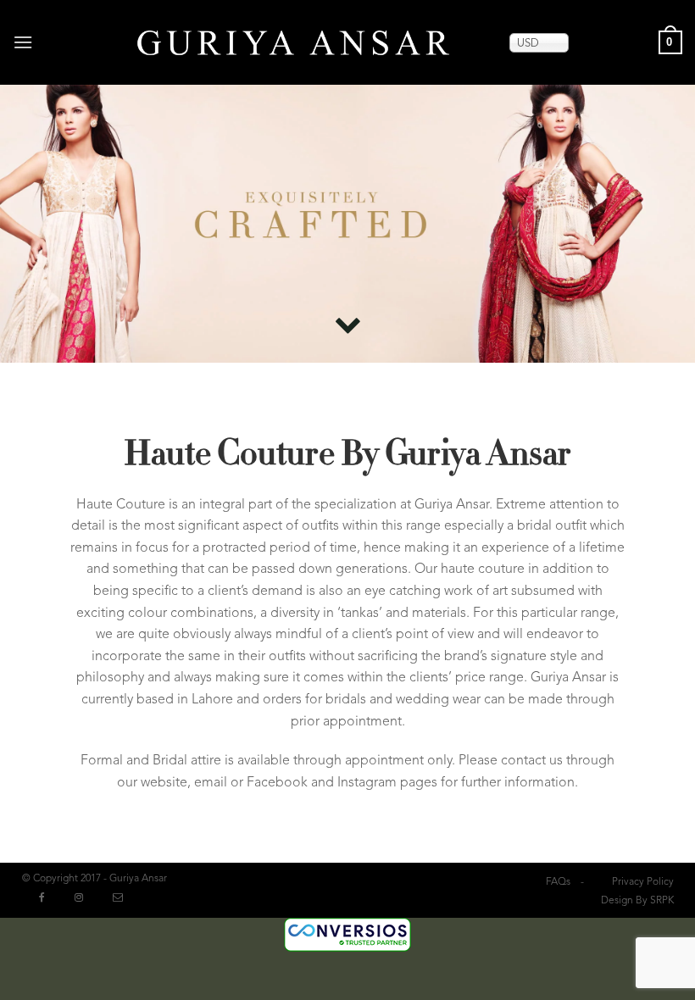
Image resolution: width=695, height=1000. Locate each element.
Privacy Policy (643, 882)
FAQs (558, 882)
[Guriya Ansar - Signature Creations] (293, 41)
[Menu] (24, 42)
